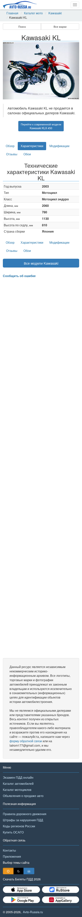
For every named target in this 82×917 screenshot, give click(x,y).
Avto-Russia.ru (33, 912)
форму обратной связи (26, 741)
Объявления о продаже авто (23, 796)
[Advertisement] (41, 468)
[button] (8, 70)
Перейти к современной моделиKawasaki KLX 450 (41, 126)
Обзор (10, 146)
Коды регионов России (19, 826)
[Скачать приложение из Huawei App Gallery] (60, 899)
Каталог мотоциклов (17, 789)
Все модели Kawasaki (41, 263)
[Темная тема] (18, 871)
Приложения (12, 856)
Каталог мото (33, 13)
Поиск (22, 26)
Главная (12, 13)
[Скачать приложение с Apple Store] (21, 889)
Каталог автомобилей (18, 783)
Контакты (9, 850)
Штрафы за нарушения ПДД (23, 820)
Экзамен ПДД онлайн (18, 777)
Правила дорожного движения (24, 814)
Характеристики (32, 146)
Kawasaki (55, 13)
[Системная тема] (28, 871)
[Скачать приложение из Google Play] (21, 899)
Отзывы (11, 154)
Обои (27, 154)
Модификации (59, 146)
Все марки (60, 26)
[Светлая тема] (8, 871)
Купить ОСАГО (13, 832)
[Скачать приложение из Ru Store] (60, 889)
